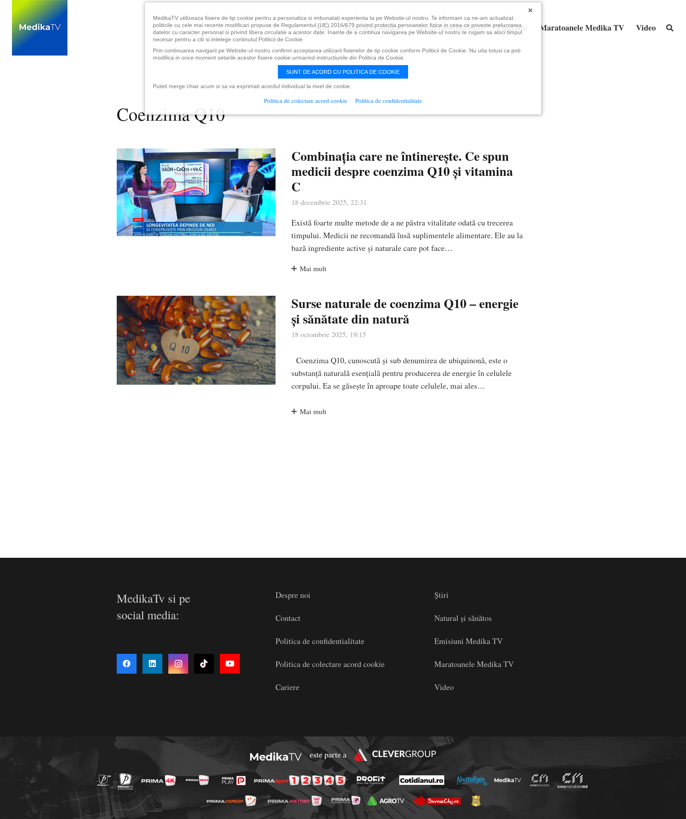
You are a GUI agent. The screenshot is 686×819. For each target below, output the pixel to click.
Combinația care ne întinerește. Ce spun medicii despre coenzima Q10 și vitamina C (402, 171)
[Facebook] (127, 664)
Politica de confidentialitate (320, 641)
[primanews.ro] (199, 780)
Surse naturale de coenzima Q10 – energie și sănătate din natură (404, 311)
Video (444, 687)
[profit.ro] (373, 780)
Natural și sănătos (463, 618)
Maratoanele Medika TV (474, 664)
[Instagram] (178, 664)
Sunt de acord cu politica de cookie (343, 72)
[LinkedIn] (152, 664)
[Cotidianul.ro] (423, 780)
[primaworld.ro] (347, 800)
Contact (288, 618)
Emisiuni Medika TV (468, 641)
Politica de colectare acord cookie (330, 664)
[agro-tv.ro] (388, 801)
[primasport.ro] (301, 781)
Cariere (287, 687)
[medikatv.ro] (509, 780)
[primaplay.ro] (236, 780)
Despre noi (293, 595)
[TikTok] (204, 664)
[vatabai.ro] (478, 800)
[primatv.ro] (106, 780)
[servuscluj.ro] (439, 800)
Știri (441, 595)
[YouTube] (230, 664)
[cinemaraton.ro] (541, 780)
